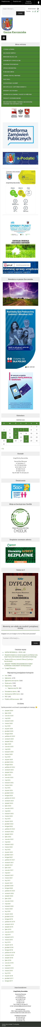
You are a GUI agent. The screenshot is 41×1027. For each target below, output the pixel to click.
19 (16, 437)
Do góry (38, 2)
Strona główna (8, 49)
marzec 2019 (9, 940)
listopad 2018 (9, 950)
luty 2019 (7, 942)
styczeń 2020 (9, 914)
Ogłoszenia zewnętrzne (12, 680)
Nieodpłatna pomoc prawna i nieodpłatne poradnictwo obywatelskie (17, 103)
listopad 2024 (9, 764)
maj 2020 (7, 904)
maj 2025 (7, 749)
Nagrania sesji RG (13, 688)
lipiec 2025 (8, 744)
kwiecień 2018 (9, 968)
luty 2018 (7, 973)
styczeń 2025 (9, 759)
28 (26, 441)
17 (4, 437)
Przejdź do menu (6, 1)
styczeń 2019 (9, 945)
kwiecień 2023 (9, 813)
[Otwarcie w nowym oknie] (14, 118)
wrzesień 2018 (9, 955)
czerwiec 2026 (9, 716)
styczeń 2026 (9, 728)
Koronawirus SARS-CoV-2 (12, 694)
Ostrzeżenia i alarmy (10, 83)
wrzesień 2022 (9, 831)
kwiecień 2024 (9, 782)
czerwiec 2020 (9, 901)
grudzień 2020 (9, 885)
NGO (6, 696)
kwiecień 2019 (9, 937)
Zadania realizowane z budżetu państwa (17, 94)
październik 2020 (10, 891)
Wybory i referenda (10, 91)
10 (4, 433)
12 (16, 433)
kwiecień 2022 (9, 844)
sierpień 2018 (9, 958)
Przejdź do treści (17, 1)
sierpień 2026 (9, 710)
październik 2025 (10, 736)
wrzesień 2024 (9, 770)
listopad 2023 (9, 795)
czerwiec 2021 (9, 870)
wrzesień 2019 (9, 924)
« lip (2, 448)
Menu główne (3, 37)
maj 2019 (7, 934)
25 (10, 441)
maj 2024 (7, 780)
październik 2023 (10, 798)
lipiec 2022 (8, 837)
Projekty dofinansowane (12, 98)
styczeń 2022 (9, 852)
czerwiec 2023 (9, 808)
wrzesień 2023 (9, 801)
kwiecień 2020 (9, 906)
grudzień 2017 (9, 978)
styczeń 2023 (9, 821)
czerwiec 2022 (9, 839)
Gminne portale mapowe (11, 76)
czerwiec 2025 (9, 746)
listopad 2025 (9, 734)
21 (26, 437)
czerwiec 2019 (9, 932)
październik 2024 (10, 767)
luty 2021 (7, 880)
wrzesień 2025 (9, 739)
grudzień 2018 (9, 947)
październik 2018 (10, 952)
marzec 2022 (9, 847)
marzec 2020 (9, 909)
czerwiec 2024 (9, 777)
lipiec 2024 (8, 775)
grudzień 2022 (9, 824)
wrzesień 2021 (9, 862)
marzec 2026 (9, 723)
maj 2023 (7, 811)
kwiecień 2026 (9, 721)
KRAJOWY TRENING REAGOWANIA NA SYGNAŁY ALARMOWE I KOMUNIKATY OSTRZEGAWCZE (18, 665)
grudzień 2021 (9, 855)
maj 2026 (7, 718)
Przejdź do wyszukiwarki (28, 2)
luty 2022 (7, 849)
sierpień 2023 (9, 803)
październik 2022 (10, 829)
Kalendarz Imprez (9, 53)
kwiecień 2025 (9, 752)
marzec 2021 (9, 878)
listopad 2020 (9, 888)
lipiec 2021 (8, 867)
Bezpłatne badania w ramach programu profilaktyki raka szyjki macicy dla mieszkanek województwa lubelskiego (21, 656)
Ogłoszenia (8, 678)
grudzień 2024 (9, 762)
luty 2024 (7, 788)
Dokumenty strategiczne (12, 60)
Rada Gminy (8, 686)
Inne (6, 675)
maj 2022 (7, 842)
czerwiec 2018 (9, 963)
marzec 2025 (9, 754)
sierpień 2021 (9, 865)
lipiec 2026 (8, 713)
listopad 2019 (9, 919)
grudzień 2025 (9, 731)
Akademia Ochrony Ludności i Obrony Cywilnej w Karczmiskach (18, 660)
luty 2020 (7, 911)
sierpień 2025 (9, 741)
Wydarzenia (8, 683)
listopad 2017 (9, 981)
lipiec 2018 (8, 960)
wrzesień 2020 (9, 893)
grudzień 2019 (9, 916)
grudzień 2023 (9, 793)
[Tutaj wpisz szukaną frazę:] (11, 8)
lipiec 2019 (8, 929)
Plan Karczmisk (8, 72)
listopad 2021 (9, 857)
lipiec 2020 (8, 898)
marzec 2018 (9, 970)
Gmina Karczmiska (14, 32)
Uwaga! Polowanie (10, 668)
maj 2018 (7, 965)
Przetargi (6, 79)
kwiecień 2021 (9, 875)
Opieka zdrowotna (9, 68)
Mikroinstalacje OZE (10, 57)
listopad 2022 (9, 826)
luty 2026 (7, 726)
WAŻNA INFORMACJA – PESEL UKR (15, 652)
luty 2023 (7, 819)
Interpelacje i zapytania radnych (14, 87)
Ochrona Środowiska (10, 64)
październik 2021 (10, 860)
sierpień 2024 (9, 772)
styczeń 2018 (9, 976)
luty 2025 (7, 757)
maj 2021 (7, 873)
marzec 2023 (9, 816)
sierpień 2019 (9, 927)
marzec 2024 (9, 785)
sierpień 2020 (9, 896)
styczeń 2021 (9, 883)
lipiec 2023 (8, 806)
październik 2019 (10, 922)
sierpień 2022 (9, 834)
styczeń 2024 (9, 790)
